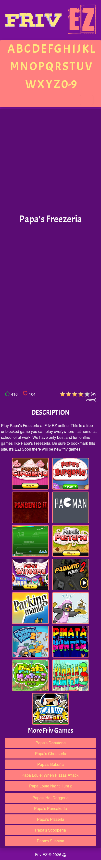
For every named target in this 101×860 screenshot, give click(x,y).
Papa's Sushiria (50, 841)
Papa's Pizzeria (50, 819)
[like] (7, 394)
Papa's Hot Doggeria (50, 797)
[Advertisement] (50, 161)
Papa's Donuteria (51, 743)
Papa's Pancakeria (50, 808)
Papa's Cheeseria (50, 753)
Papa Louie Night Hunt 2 (50, 786)
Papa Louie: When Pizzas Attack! (50, 775)
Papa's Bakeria (50, 764)
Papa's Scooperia (50, 830)
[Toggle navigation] (86, 100)
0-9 (69, 84)
